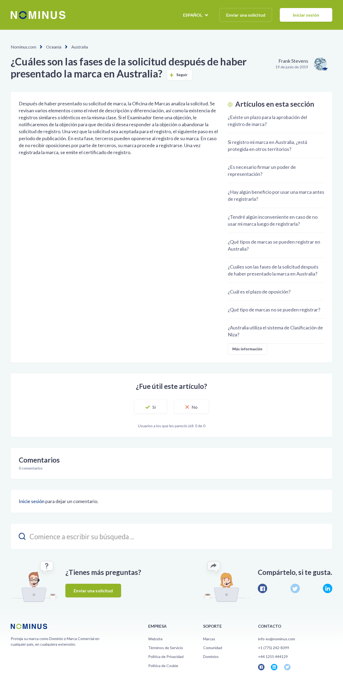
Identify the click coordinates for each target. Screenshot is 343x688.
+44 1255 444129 (273, 656)
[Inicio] (38, 15)
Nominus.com (23, 46)
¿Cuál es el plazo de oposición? (259, 292)
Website (155, 639)
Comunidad (212, 647)
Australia (79, 46)
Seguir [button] (182, 74)
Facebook (262, 588)
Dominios (211, 656)
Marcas (209, 639)
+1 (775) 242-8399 (273, 647)
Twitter (295, 588)
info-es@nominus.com (276, 639)
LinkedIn (327, 588)
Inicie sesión (31, 501)
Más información (247, 349)
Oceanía (53, 46)
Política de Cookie (163, 665)
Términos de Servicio (165, 647)
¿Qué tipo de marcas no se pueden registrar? (274, 310)
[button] (150, 407)
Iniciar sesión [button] (306, 14)
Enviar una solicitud (245, 14)
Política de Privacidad (166, 656)
